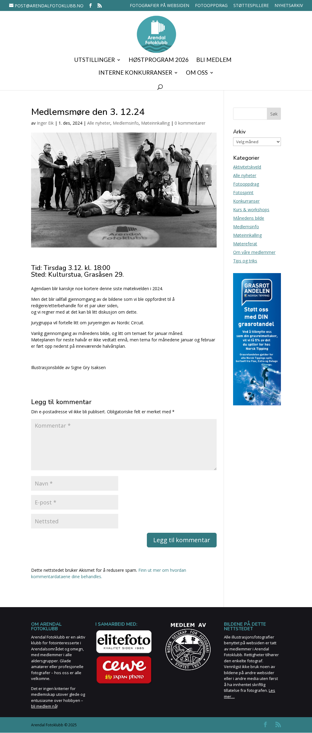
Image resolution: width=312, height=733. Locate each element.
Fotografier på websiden (159, 5)
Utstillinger (94, 60)
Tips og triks (245, 261)
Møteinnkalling (155, 123)
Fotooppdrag (211, 5)
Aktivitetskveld (247, 167)
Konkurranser (246, 201)
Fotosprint (243, 192)
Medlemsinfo (126, 123)
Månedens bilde (248, 218)
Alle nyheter (98, 123)
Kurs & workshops (251, 209)
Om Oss (197, 73)
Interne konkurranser (135, 73)
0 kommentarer (190, 123)
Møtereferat (245, 244)
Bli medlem (214, 60)
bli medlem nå (44, 706)
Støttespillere (251, 5)
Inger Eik (45, 123)
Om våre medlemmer (254, 252)
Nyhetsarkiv (289, 5)
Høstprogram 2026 (159, 60)
